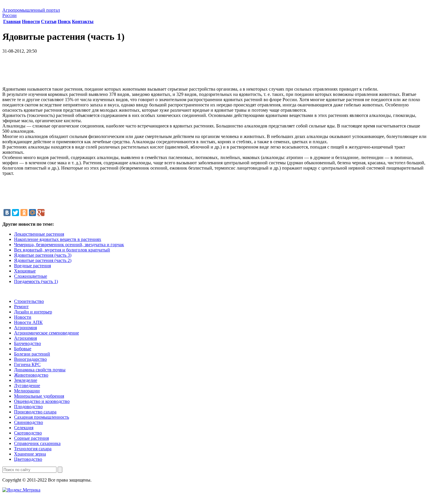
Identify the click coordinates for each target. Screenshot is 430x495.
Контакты (83, 21)
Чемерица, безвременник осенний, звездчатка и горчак (69, 244)
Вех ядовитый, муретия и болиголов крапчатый (62, 249)
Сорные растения (31, 438)
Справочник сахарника (37, 443)
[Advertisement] (215, 72)
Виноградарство (30, 359)
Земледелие (25, 380)
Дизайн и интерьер (33, 311)
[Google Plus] (40, 212)
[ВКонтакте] (7, 212)
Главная (12, 21)
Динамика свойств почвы (40, 369)
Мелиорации (27, 390)
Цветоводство (28, 459)
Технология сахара (32, 448)
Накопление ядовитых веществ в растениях (57, 239)
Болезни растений (32, 353)
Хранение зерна (30, 453)
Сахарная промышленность (41, 417)
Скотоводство (28, 432)
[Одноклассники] (23, 212)
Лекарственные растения (39, 234)
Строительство (29, 301)
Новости (31, 21)
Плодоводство (28, 406)
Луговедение (27, 385)
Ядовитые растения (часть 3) (42, 255)
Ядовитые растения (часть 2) (42, 260)
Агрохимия (25, 338)
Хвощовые (25, 270)
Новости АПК (28, 322)
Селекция (23, 427)
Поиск (64, 21)
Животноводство (31, 374)
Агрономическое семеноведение (46, 332)
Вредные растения (32, 265)
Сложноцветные (30, 276)
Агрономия (25, 327)
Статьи (48, 21)
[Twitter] (15, 212)
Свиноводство (28, 422)
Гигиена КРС (27, 364)
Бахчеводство (27, 343)
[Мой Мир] (32, 212)
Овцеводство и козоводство (42, 401)
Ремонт (21, 306)
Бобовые (22, 348)
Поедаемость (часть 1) (36, 281)
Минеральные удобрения (39, 396)
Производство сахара (35, 411)
